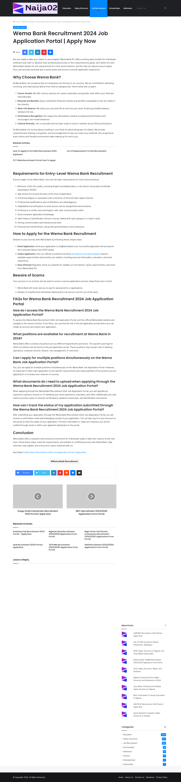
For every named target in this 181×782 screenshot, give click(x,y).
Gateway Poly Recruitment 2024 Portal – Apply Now (29, 532)
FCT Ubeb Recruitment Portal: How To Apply (34, 160)
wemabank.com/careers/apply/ (85, 254)
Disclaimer (150, 777)
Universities (128, 764)
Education (67, 8)
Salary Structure (81, 8)
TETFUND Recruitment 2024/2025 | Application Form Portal (63, 547)
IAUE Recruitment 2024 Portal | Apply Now (28, 546)
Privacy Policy (161, 777)
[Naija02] (35, 8)
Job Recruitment (98, 8)
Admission (127, 8)
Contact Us (139, 777)
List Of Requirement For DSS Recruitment (86, 151)
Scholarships (114, 8)
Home (17, 22)
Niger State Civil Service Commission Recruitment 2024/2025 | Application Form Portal (99, 535)
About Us (129, 777)
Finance (126, 756)
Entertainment (129, 760)
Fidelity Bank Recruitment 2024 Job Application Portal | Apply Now (54, 452)
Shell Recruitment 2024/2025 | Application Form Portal (99, 546)
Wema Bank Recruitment (65, 461)
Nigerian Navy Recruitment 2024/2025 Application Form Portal (63, 534)
